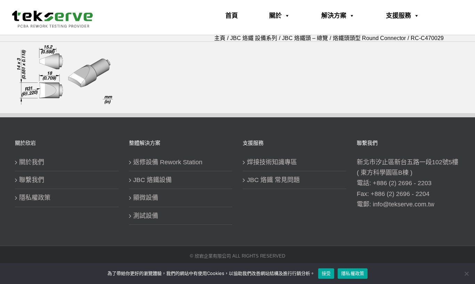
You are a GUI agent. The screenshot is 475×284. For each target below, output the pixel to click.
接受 (326, 273)
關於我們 (31, 162)
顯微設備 (145, 197)
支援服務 (398, 15)
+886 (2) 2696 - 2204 (400, 193)
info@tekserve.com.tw (403, 204)
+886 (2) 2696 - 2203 (402, 183)
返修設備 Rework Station (167, 162)
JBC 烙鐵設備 (152, 179)
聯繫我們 (31, 179)
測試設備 (145, 215)
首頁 (231, 15)
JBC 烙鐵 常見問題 (273, 179)
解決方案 (333, 15)
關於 (275, 15)
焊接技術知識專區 (272, 162)
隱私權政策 (34, 197)
